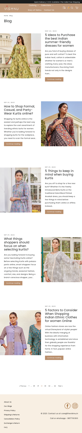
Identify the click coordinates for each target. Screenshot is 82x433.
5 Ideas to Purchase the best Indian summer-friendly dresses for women (60, 40)
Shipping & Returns (12, 415)
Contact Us (49, 10)
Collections (46, 5)
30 (34, 386)
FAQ (5, 427)
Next (60, 386)
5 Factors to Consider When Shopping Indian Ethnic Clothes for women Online (61, 315)
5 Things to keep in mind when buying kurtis (59, 174)
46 (55, 386)
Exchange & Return (12, 423)
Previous (22, 386)
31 (38, 386)
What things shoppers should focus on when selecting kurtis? (16, 244)
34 (49, 386)
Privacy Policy (9, 410)
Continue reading (54, 79)
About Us (7, 402)
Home (6, 16)
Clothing (33, 5)
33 (45, 386)
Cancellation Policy (12, 419)
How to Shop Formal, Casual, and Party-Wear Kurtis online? (19, 109)
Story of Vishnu (34, 10)
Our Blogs (8, 406)
